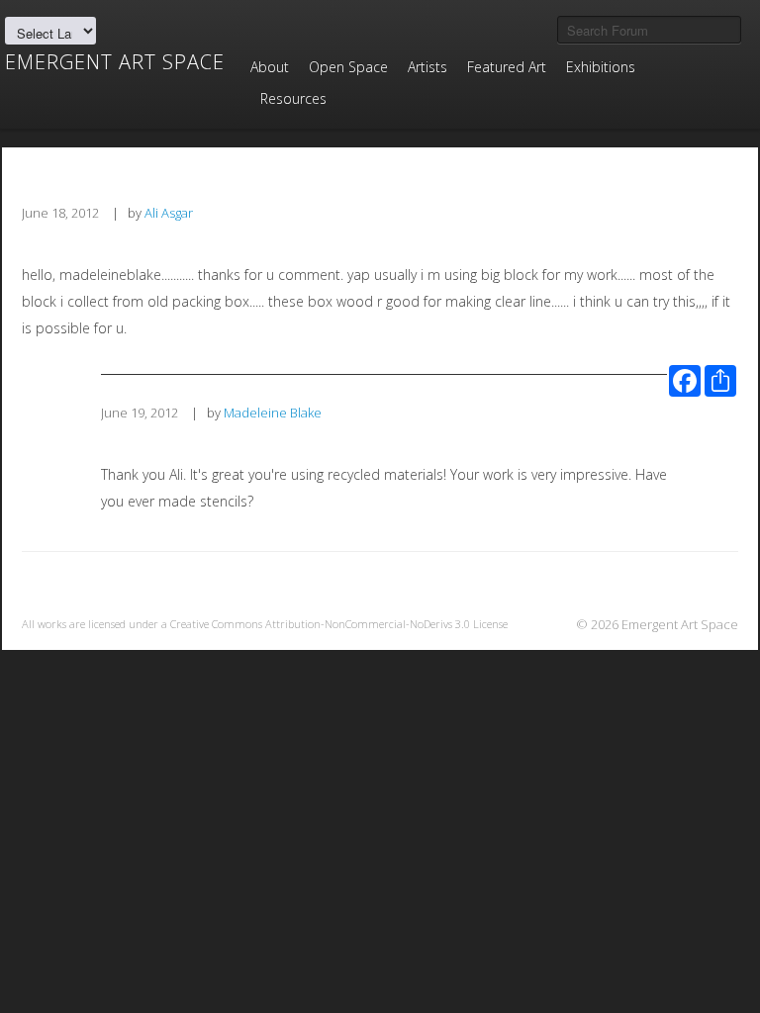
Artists (427, 66)
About (269, 66)
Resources (293, 98)
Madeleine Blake (273, 412)
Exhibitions (600, 66)
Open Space (348, 66)
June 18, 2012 (60, 213)
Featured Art (506, 66)
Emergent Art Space (115, 62)
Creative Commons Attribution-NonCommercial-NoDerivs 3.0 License (339, 623)
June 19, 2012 (139, 412)
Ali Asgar (168, 213)
